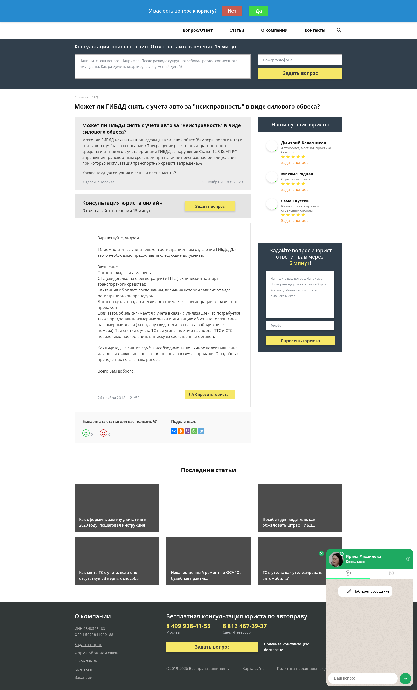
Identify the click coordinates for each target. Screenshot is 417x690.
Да (259, 11)
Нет (232, 11)
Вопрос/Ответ (198, 30)
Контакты (315, 30)
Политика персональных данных (307, 668)
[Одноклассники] (181, 431)
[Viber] (187, 431)
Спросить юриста (212, 394)
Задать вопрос (300, 73)
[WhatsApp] (194, 431)
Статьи (236, 30)
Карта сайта (254, 668)
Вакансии (83, 677)
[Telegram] (201, 431)
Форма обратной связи (96, 653)
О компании (274, 30)
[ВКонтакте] (174, 431)
